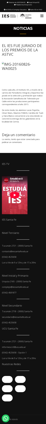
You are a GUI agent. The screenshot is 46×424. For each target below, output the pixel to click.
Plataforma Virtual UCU (24, 5)
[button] (5, 418)
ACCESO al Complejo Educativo (16, 10)
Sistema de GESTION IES (17, 2)
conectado (30, 139)
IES (17, 419)
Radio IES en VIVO (36, 10)
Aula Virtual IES (34, 2)
